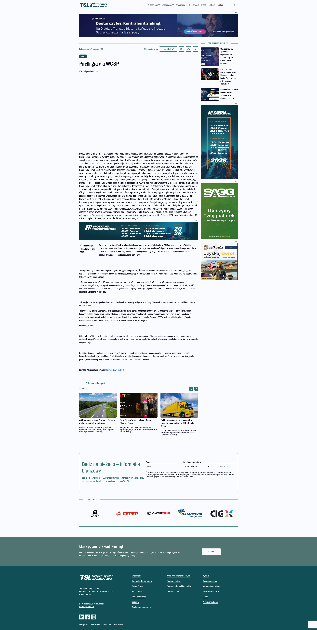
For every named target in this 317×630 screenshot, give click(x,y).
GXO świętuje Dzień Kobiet (172, 420)
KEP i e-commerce (139, 596)
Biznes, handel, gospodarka (142, 581)
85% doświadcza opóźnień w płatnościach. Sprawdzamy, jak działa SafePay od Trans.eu (226, 56)
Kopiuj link (167, 49)
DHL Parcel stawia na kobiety (133, 420)
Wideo (203, 4)
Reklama (211, 4)
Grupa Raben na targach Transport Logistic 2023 (94, 421)
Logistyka (135, 602)
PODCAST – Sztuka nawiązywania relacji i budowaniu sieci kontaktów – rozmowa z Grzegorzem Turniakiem (228, 76)
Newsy (83, 56)
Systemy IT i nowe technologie (178, 575)
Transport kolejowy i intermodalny (179, 586)
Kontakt (220, 4)
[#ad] (158, 25)
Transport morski (173, 591)
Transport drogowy (174, 581)
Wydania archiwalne (210, 581)
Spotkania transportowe (211, 586)
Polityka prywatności (210, 602)
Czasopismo (167, 4)
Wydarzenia (180, 4)
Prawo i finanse (137, 586)
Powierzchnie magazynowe (142, 607)
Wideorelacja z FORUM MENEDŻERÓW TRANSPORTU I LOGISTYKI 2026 (229, 94)
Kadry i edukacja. (138, 591)
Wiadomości (153, 4)
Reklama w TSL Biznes (211, 591)
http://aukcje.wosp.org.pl (114, 369)
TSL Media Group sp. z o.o (95, 625)
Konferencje (194, 4)
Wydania (206, 575)
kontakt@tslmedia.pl (86, 606)
